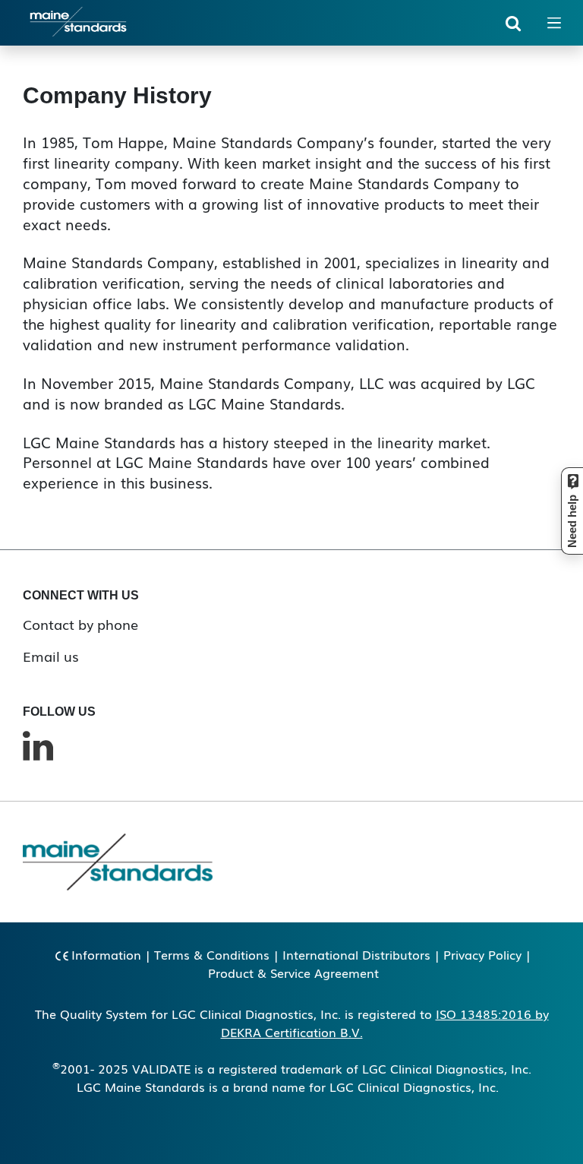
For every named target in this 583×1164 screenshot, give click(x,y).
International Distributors (356, 954)
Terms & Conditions (211, 954)
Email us (51, 656)
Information (106, 954)
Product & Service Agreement (293, 972)
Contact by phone (80, 624)
